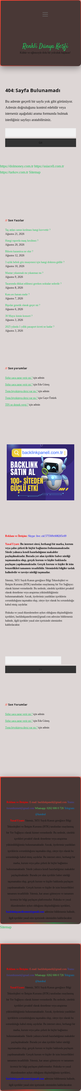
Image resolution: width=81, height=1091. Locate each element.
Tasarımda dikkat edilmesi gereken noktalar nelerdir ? (33, 283)
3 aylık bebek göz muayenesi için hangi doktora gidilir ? (34, 262)
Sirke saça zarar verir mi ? (19, 377)
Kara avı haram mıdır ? (17, 294)
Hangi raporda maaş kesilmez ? (21, 240)
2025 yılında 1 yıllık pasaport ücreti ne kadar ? (29, 326)
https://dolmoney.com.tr (16, 166)
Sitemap (34, 172)
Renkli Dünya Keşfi (45, 46)
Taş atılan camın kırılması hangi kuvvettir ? (27, 229)
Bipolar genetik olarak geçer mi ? (22, 305)
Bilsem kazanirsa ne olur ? (19, 251)
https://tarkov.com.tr (14, 172)
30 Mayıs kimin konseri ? (18, 316)
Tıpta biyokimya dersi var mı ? (21, 391)
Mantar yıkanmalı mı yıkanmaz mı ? (24, 272)
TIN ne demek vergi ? (16, 404)
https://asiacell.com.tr (49, 166)
